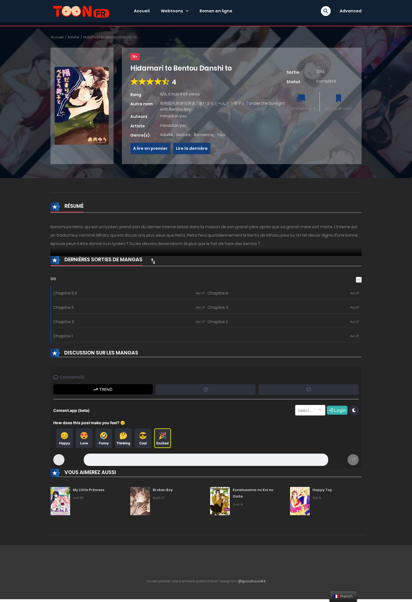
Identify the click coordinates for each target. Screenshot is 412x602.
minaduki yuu (173, 116)
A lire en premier (150, 148)
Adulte (73, 37)
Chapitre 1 (63, 336)
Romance (203, 134)
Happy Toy (322, 489)
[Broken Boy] (140, 500)
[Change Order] (153, 261)
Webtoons (172, 11)
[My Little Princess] (60, 500)
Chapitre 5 (63, 307)
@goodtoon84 (252, 581)
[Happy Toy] (300, 500)
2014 (320, 71)
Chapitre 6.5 (65, 293)
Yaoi (221, 134)
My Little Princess (88, 489)
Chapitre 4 (217, 307)
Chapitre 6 (217, 293)
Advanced (351, 11)
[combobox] (298, 410)
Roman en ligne (216, 11)
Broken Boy (163, 489)
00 (53, 279)
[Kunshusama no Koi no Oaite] (220, 500)
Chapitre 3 (63, 322)
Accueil (142, 11)
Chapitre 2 (217, 322)
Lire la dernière (192, 148)
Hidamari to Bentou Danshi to (110, 37)
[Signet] (338, 99)
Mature (183, 134)
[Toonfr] (81, 10)
